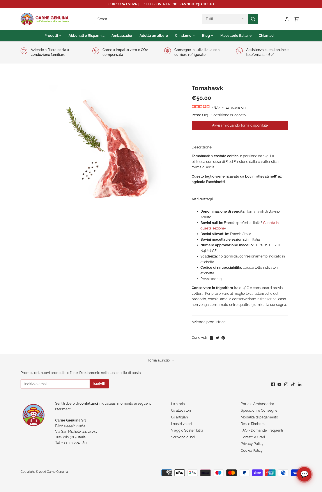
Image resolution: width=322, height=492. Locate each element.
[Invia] (253, 19)
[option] (107, 149)
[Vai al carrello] (296, 19)
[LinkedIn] (299, 384)
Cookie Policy (252, 450)
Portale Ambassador (257, 404)
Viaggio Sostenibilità (187, 430)
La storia (178, 404)
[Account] (287, 19)
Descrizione (202, 147)
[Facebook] (273, 384)
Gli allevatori (181, 410)
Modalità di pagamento (259, 417)
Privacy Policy (252, 444)
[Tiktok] (293, 384)
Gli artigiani (179, 417)
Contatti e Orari (253, 437)
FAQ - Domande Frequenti (262, 430)
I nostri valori (181, 424)
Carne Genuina (57, 471)
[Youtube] (279, 384)
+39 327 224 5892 (74, 443)
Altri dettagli (202, 199)
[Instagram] (286, 384)
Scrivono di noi (183, 437)
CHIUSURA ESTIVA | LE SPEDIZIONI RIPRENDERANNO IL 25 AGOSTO (161, 4)
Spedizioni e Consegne (259, 410)
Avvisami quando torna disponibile (240, 125)
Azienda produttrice (209, 322)
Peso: (196, 115)
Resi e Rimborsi (253, 424)
